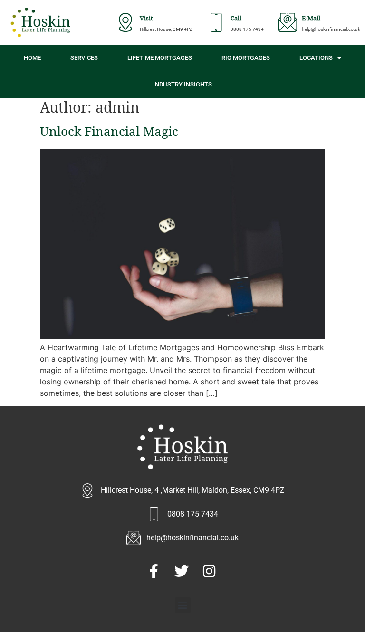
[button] (183, 605)
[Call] (216, 22)
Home (32, 57)
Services (84, 57)
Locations (316, 57)
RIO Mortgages (245, 57)
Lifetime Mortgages (159, 57)
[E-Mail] (287, 22)
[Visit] (125, 22)
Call (236, 19)
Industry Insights (182, 84)
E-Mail (311, 19)
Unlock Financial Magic (109, 134)
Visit (146, 19)
